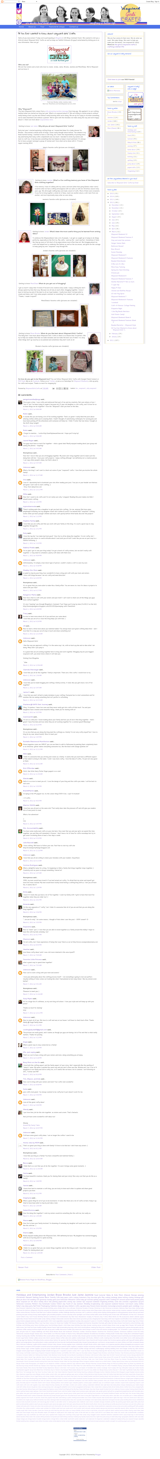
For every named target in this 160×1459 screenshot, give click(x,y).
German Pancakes (127, 1359)
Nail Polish (37, 1306)
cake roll (43, 1380)
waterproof (113, 1419)
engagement (80, 1387)
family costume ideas (46, 1340)
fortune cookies (125, 1389)
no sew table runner (60, 1402)
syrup (42, 1348)
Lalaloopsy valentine (66, 1363)
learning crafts (73, 1327)
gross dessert (64, 1393)
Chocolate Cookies (87, 1353)
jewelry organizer (21, 1397)
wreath (43, 1351)
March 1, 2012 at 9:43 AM (32, 448)
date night (104, 1385)
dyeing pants (140, 1338)
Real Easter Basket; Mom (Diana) (26, 1368)
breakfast (55, 1312)
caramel (104, 1325)
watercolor (78, 1329)
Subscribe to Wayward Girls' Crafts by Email (122, 183)
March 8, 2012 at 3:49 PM (32, 1181)
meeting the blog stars (98, 1327)
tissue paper (65, 1348)
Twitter (52, 381)
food (129, 135)
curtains (80, 1385)
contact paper (88, 1383)
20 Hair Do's (133, 1314)
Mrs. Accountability (31, 828)
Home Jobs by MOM (31, 1143)
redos (39, 1321)
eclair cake (54, 1387)
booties (85, 1378)
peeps (61, 1404)
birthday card (20, 1325)
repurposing (104, 1408)
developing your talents (133, 1385)
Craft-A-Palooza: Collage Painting (123, 305)
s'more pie (41, 1410)
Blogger (98, 1454)
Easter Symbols (89, 1357)
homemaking (64, 1327)
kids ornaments (135, 1342)
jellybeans (141, 1395)
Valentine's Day (85, 1297)
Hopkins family (29, 521)
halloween (64, 1299)
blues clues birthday (73, 1325)
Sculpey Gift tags (116, 1368)
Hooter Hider (63, 1361)
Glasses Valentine (138, 1359)
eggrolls (59, 1387)
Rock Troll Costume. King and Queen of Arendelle (78, 1368)
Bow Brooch (115, 249)
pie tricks (134, 1404)
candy (136, 1304)
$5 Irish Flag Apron (117, 293)
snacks (142, 1346)
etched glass (87, 1387)
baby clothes (136, 1308)
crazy (39, 1385)
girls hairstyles (136, 1391)
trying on (108, 1417)
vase (139, 1417)
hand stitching (88, 1393)
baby (62, 1297)
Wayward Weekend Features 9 (122, 237)
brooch (141, 1336)
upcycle (141, 1302)
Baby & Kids (132, 142)
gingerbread (118, 1391)
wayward (82, 388)
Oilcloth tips (37, 1366)
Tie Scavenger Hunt (29, 1372)
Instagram (86, 1361)
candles (60, 1312)
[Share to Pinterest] (67, 388)
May (113, 226)
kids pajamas (49, 1397)
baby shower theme (26, 1319)
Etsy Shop (137, 1357)
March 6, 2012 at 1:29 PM (32, 887)
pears (51, 1404)
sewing (130, 146)
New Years (128, 1308)
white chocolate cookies (46, 1421)
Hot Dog (70, 1361)
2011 (112, 340)
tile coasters (37, 1417)
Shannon (27, 939)
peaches (117, 1344)
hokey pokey (140, 1393)
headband (112, 1393)
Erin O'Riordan (29, 768)
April (113, 229)
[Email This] (57, 388)
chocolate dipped (132, 1380)
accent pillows (51, 1336)
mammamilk (28, 717)
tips (84, 1302)
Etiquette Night (116, 308)
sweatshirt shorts (118, 1415)
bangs (48, 1376)
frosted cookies (103, 1340)
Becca (25, 1163)
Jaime (126, 1361)
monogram (112, 1400)
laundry (107, 1397)
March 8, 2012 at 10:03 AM (32, 1159)
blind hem (27, 1378)
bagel (36, 1376)
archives (81, 1374)
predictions (102, 1406)
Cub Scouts (123, 1355)
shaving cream (132, 1410)
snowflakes (140, 1412)
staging (60, 1415)
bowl (102, 1378)
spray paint (51, 1329)
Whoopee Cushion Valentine (102, 1372)
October (115, 211)
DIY (118, 1299)
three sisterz (29, 1417)
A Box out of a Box (117, 264)
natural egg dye (44, 1402)
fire (48, 1389)
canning (94, 1325)
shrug (32, 1412)
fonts (84, 1340)
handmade (69, 1342)
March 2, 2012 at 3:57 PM (32, 712)
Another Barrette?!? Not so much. (123, 282)
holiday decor (44, 1302)
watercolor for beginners (95, 1419)
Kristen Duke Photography (29, 1363)
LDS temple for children (53, 1363)
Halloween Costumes (24, 1304)
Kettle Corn (51, 1334)
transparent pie (54, 1417)
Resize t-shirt (59, 1368)
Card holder (27, 1353)
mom (131, 1319)
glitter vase (23, 1393)
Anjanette (27, 927)
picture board (122, 1404)
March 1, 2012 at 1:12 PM (32, 516)
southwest (33, 1415)
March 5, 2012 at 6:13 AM (32, 861)
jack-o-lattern (133, 1395)
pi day (103, 1404)
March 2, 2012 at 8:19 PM (32, 725)
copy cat (101, 1383)
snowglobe (19, 1415)
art (29, 1302)
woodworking (78, 1421)
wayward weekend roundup (72, 1321)
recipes (86, 1346)
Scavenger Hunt (106, 1368)
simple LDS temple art (50, 1412)
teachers (23, 1417)
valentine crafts (133, 1417)
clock (62, 1383)
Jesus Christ (43, 1334)
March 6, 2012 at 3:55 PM (32, 922)
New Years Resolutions (79, 1317)
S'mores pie (115, 273)
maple (35, 1344)
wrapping (38, 1351)
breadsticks (110, 1378)
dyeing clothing (107, 1312)
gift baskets (136, 1340)
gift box (112, 1391)
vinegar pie (24, 1419)
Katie (25, 1089)
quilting (130, 160)
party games (126, 1327)
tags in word (135, 1415)
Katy (25, 533)
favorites (25, 1389)
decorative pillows (115, 1385)
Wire (45, 1336)
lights (115, 1397)
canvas (99, 1325)
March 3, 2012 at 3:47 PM (32, 737)
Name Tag (127, 1363)
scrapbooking (81, 1435)
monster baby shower (54, 1344)
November (115, 208)
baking (36, 1297)
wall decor (92, 1348)
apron (77, 1374)
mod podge (112, 1306)
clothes (141, 1304)
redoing (93, 1408)
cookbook (95, 1383)
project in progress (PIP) (27, 1346)
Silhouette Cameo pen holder (130, 1368)
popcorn (138, 1344)
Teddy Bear (136, 1370)
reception (80, 1346)
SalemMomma (29, 1210)
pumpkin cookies (35, 1408)
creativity (57, 1385)
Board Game (123, 1351)
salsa (63, 1410)
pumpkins (58, 1314)
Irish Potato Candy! (118, 314)
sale (61, 1410)
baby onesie (129, 1374)
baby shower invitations (23, 1376)
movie (23, 1402)
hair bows (34, 1327)
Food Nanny (77, 1359)
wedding (33, 1299)
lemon (111, 1397)
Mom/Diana (34, 283)
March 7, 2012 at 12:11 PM (32, 1013)
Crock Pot (136, 1331)
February (115, 333)
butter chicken (29, 1338)
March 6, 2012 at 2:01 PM (32, 900)
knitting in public (66, 1397)
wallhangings (100, 1348)
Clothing (113, 1299)
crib (61, 1385)
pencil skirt (66, 1404)
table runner (99, 1314)
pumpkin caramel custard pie (44, 1346)
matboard (36, 1400)
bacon (33, 1376)
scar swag (72, 1410)
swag (88, 1415)
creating (106, 1338)
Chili (70, 1353)
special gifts (44, 1321)
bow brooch (96, 1378)
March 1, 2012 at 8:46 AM (32, 409)
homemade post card (94, 1342)
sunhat (92, 1314)
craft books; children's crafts (95, 1338)
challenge (66, 1312)
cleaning (72, 1312)
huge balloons (95, 1395)
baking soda (42, 1376)
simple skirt (41, 1329)
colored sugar (68, 1383)
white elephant (57, 1421)
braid (123, 1336)
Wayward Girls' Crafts (80, 1431)
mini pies (25, 1314)
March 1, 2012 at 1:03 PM (32, 502)
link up (135, 1312)
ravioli (83, 1408)
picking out (108, 1404)
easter (127, 1299)
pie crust (128, 1404)
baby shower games (84, 1336)
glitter (142, 1340)
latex (103, 1397)
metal (58, 1400)
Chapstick (42, 1353)
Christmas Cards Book (108, 1353)
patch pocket (20, 1404)
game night (88, 1391)
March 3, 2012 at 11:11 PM (32, 749)
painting (55, 1302)
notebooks (79, 1344)
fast (25, 1327)
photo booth (90, 1404)
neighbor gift (45, 1314)
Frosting (141, 1310)
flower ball (82, 1389)
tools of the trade (114, 1314)
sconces (87, 1410)
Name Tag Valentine (136, 1363)
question (64, 1346)
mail (138, 1312)
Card (127, 1304)
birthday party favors (32, 1325)
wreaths (107, 1421)
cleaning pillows (56, 1383)
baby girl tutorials (87, 1299)
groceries (84, 1319)
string (74, 1415)
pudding (130, 1406)
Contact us (73, 27)
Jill (24, 626)
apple (18, 1319)
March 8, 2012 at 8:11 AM (32, 1148)
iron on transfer (124, 1395)
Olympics (44, 1366)
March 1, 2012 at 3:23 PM (32, 543)
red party (88, 1408)
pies (74, 1308)
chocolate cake (123, 1380)
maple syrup (29, 1400)
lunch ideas (137, 1397)
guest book (80, 1393)
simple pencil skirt (62, 1412)
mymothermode (29, 506)
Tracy (25, 613)
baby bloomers (98, 1374)
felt (67, 1340)
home (132, 1299)
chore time (34, 1383)
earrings (19, 1340)
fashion (55, 1340)
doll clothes (23, 1387)
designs (123, 1385)
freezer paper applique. (32, 1391)
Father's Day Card (26, 1317)
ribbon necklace (130, 1408)
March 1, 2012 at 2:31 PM (32, 529)
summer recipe (111, 1310)
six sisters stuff (93, 1412)
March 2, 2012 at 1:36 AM (32, 675)
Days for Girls (46, 1357)
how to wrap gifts (86, 1395)
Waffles (33, 1336)
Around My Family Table (31, 1125)
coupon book (124, 1383)
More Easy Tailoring (118, 267)
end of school (72, 1387)
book (34, 1319)
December (115, 205)
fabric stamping (103, 1387)
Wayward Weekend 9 (118, 255)
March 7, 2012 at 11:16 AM (32, 994)
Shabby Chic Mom (30, 570)
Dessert (29, 1297)
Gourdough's (20, 1361)
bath (98, 1336)
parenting (119, 1327)
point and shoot (53, 1406)
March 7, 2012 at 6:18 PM (32, 1058)
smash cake (124, 1412)
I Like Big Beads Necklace (120, 311)
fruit (109, 1340)
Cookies (53, 1304)
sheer (139, 1410)
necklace (135, 1319)
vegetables (59, 1321)
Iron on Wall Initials (105, 1361)
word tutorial (91, 1421)
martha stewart (42, 1344)
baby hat (111, 1323)
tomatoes (47, 1417)
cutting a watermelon (89, 1385)
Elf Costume (115, 1357)
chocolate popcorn (25, 1383)
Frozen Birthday (38, 1317)
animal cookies (45, 1374)
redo (75, 1310)
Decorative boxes (55, 1357)
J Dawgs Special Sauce (118, 1361)
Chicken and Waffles (63, 1353)
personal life (82, 1404)
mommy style (101, 1400)
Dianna (26, 1233)
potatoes (19, 1329)
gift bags (129, 1340)
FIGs (26, 1359)
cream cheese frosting (48, 1385)
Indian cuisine (20, 1312)
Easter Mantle (81, 1357)
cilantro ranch (42, 1383)
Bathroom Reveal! (117, 246)
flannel (79, 1340)
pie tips (141, 1327)
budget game (130, 1378)
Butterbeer (134, 1351)
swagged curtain (95, 1415)
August (114, 217)
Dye (17, 1308)
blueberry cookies (46, 1378)
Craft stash (124, 1321)
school (83, 1410)
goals (28, 1393)
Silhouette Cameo (74, 1299)
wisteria (68, 1421)
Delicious (122, 1308)
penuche (75, 1404)
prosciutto (124, 1406)
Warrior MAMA (29, 805)
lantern (94, 1397)
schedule (78, 1410)
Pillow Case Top (40, 1323)
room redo (141, 1408)
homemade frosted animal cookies (26, 1395)
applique (69, 1374)
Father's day (61, 1304)
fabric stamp (95, 1387)
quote (68, 1408)
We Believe (39, 1336)
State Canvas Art (51, 1323)
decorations (77, 1319)
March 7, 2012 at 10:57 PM (32, 1128)
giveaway (43, 1299)
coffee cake (64, 1338)
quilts (69, 1346)
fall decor (35, 1302)
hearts (54, 1327)
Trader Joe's (51, 1372)
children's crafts (74, 1306)
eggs (123, 1325)
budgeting (137, 1378)
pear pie (42, 1404)
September (116, 214)
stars (64, 1415)
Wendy (26, 1109)
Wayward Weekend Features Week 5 (123, 321)
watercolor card (83, 1419)
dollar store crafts (130, 1338)
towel (71, 1348)
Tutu (56, 1372)
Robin (25, 414)
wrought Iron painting (116, 1421)
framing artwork (134, 1389)
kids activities (124, 1302)
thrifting (105, 1314)
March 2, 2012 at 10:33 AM (32, 700)
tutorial (130, 139)
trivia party (103, 1417)
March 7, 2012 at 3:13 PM (32, 1037)
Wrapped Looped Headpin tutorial (129, 1372)
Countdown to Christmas (83, 1355)
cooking (76, 1297)
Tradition (49, 1312)
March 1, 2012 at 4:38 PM (32, 566)
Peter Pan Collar (72, 1366)
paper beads (127, 1402)
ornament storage (99, 1402)
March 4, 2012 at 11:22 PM (32, 850)
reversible (117, 1408)
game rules (95, 1391)
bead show (70, 1376)
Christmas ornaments (112, 1308)
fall (28, 1299)
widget (120, 101)
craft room (26, 1385)
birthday (111, 1302)
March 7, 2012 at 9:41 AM (32, 984)
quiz (64, 1408)
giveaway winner (127, 1312)
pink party (24, 1406)
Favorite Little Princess (32, 959)
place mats (41, 1406)
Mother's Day (37, 1304)
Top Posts (38, 1372)
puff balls (136, 1406)
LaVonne (27, 1245)
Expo (142, 1357)
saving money (86, 1310)
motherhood (140, 1400)
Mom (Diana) (112, 128)
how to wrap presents (108, 1342)
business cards (21, 1380)
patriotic (141, 1319)
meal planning (69, 1310)
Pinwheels (114, 1366)
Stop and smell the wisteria (120, 240)
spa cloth (39, 1415)
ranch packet (77, 1408)
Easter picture (107, 1357)
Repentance (51, 1368)
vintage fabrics (55, 1419)
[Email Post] (53, 388)
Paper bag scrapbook (56, 1366)
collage (32, 1310)
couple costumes (115, 1383)
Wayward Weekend (81, 381)
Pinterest (22, 1308)
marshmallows (86, 1327)
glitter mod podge (22, 1342)
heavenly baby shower (80, 1342)
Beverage (102, 1351)
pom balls (70, 1406)
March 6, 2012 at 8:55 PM (32, 945)
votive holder (64, 1419)
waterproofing (121, 1419)
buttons (27, 1310)
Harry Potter (139, 1321)
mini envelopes (86, 1400)
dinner (120, 1297)
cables (36, 1338)
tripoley (83, 1417)
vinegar (18, 1419)
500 (78, 1351)
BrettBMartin (28, 791)
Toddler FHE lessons (70, 1323)
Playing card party (123, 1366)
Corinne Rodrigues (30, 865)
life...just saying (29, 1052)
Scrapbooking (96, 1304)
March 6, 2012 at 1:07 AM (32, 873)
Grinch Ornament (29, 1361)
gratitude (51, 1342)
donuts (29, 1387)
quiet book (59, 1408)
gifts (100, 1297)
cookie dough (81, 1338)
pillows (122, 1344)
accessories (126, 1317)
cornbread (107, 1383)
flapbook (68, 1389)
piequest (28, 1321)
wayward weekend (93, 1302)
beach (131, 1304)
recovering (91, 1346)
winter (64, 1421)
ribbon (79, 1310)
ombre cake (97, 1344)
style (104, 1310)
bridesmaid (135, 1336)
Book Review (54, 1331)
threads (58, 1348)
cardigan (53, 1319)
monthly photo (127, 1400)
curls (75, 1385)
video (142, 1417)
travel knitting (63, 1417)
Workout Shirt (115, 1372)
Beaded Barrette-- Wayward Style (123, 325)
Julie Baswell (28, 843)
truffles (81, 1348)
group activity (72, 1393)
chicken (60, 1308)
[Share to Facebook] (65, 388)
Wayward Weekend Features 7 (122, 279)
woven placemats (100, 1421)
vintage (86, 1348)
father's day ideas (22, 1306)
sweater (129, 1310)
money (113, 1327)
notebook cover (84, 1402)
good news (40, 1393)
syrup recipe (127, 1415)
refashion (98, 1346)
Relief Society (43, 1368)
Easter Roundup (116, 252)
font (110, 1389)
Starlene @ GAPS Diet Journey (35, 704)
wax (127, 1419)
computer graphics (78, 1383)
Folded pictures (68, 1359)
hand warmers (97, 1393)
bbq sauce (64, 1376)
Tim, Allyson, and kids (32, 1079)
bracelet (39, 1319)
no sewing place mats (73, 1402)
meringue (53, 1400)
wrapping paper (113, 1329)
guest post (57, 1299)
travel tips (71, 1417)
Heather (26, 949)
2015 (112, 193)
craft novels (19, 1385)
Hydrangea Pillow (78, 1361)
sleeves (108, 1412)
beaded (85, 1376)
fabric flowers (130, 1325)
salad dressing (55, 1410)
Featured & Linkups (57, 27)
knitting (130, 157)
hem (124, 1393)
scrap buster (94, 1410)
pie (21, 1299)
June (113, 223)
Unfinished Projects (137, 1334)
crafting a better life (115, 47)
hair (99, 1319)
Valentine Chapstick (67, 1372)
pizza (133, 1344)
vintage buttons (46, 1419)
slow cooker (136, 1346)
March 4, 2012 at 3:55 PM (32, 786)
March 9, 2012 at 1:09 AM (32, 1206)
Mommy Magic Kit (107, 1363)
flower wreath (100, 1389)
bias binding (127, 1376)
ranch (71, 1408)
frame (88, 1340)
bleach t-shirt (62, 1325)
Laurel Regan (28, 440)
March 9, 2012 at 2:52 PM (32, 1228)
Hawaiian (57, 1361)
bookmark (80, 1378)
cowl (142, 1383)
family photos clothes (122, 1387)
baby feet (116, 1374)
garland (105, 1391)
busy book (29, 1380)
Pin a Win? (108, 1366)
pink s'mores (31, 1406)
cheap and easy (62, 1306)
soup (28, 1415)
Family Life (132, 153)
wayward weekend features (115, 1304)
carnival (65, 1380)
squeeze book (53, 1415)
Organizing (131, 171)
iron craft (70, 1308)
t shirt (50, 1321)
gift (109, 1391)
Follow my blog (80, 1439)
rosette (18, 1410)
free (140, 1389)
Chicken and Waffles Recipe (121, 291)
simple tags (71, 1412)
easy (88, 1306)
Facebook (36, 381)
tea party (47, 1348)
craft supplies (34, 1385)
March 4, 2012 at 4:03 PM (32, 801)
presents (119, 1306)
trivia (91, 1417)
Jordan (46, 231)
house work (77, 1395)
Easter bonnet (98, 1357)
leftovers (23, 1344)
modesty (108, 1327)
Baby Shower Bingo (93, 1351)
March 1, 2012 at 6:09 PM (32, 578)
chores (113, 1325)
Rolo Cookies (97, 1368)
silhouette (40, 1412)
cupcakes (83, 1306)
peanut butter (20, 1321)
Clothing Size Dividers (41, 1355)
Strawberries (94, 1334)
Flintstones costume (23, 1334)
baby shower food (120, 1323)
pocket (46, 1406)
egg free (24, 1340)
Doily (142, 1331)
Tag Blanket (129, 1370)
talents (18, 1417)
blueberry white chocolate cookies (62, 1378)
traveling (76, 1417)
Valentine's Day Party (33, 1308)
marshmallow (124, 1319)
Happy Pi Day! (116, 288)
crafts (75, 1435)
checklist (91, 1380)
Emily (25, 892)
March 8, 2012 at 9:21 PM (32, 1193)
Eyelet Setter (20, 1359)
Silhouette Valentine (83, 1334)
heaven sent (119, 1393)
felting (30, 1389)
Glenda (26, 778)
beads (107, 1376)
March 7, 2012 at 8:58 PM (32, 1085)
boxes (119, 1336)
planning (34, 1321)
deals (108, 1385)
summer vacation (121, 1310)
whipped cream (34, 1421)
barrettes (94, 1336)
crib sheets (66, 1385)
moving (30, 1314)
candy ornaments (58, 1380)
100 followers (124, 1314)
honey (54, 1395)
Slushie (141, 1368)
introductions (54, 1310)
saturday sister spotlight (75, 1314)
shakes (126, 1410)
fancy (130, 1387)
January (114, 337)
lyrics (142, 1397)
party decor (132, 164)
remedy (98, 1408)
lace (113, 1319)
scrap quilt (101, 1410)
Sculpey (89, 1317)
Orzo (48, 1366)
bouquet (90, 1378)
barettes (52, 1376)
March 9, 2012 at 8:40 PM (32, 1241)
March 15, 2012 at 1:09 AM (32, 1253)
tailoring (141, 1415)
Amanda (26, 904)
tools (54, 1321)
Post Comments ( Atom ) (64, 1274)
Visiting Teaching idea (23, 1336)
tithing (43, 1417)
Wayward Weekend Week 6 (121, 317)
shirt (21, 1412)
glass (142, 1391)
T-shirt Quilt (122, 1370)
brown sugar (20, 1338)
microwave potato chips (67, 1400)
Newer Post (23, 1267)
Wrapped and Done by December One (89, 1323)
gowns (53, 1393)
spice (44, 1415)
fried (28, 1327)
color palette (72, 1338)
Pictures (33, 1312)
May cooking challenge (110, 1297)
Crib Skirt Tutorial (114, 1355)
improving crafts (106, 1319)
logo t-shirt (123, 1397)
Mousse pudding (118, 1363)
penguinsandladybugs (32, 399)
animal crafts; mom (55, 1374)
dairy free (112, 1338)
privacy (115, 1406)
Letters (83, 1363)
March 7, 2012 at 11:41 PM (32, 1138)
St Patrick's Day (97, 1317)
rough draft (24, 1410)
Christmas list (102, 1331)
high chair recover (130, 1393)
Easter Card (73, 1357)
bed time (111, 1376)
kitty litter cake (57, 1397)
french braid (94, 1340)
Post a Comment (26, 1257)
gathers (123, 1340)
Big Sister (116, 1351)
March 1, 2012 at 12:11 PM (32, 490)
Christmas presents (113, 1331)
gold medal (33, 1393)
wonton (105, 1329)
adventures (22, 1374)
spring (18, 1348)
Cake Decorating (115, 1321)
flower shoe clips (91, 1389)
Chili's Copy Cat (76, 1353)
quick (131, 1306)
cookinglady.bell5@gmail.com (35, 1030)
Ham (52, 1361)
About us (32, 27)
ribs (136, 1408)
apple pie (63, 1374)
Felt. (61, 1359)
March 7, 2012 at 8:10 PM (32, 1074)
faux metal (19, 1389)
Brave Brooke (35, 333)
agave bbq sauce (31, 1374)
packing (120, 1402)
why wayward (91, 388)
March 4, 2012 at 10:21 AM (32, 764)
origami (103, 1344)
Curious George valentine (134, 1355)
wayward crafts (129, 44)
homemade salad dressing (44, 1395)
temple (53, 1348)
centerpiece (78, 1380)
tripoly (88, 1417)
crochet (71, 1385)
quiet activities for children (48, 1408)
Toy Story (44, 1372)
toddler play (71, 1329)
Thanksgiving (45, 1306)
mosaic (134, 1400)
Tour (42, 27)
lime (118, 1397)
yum (128, 1421)
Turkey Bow (127, 1334)
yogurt (125, 1421)
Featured (57, 1359)
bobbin (74, 1378)
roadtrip (104, 1346)
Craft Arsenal (94, 1355)
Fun (120, 1359)
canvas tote (42, 1338)
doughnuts (34, 1387)
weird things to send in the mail (92, 1329)
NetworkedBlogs (78, 1428)
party (31, 1306)
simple (123, 1346)
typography (125, 1417)
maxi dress (47, 1400)
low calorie (130, 1397)
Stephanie (27, 1198)
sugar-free (79, 1415)
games (119, 1340)
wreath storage (51, 1351)
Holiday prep (20, 1323)
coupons (138, 1383)
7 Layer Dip (115, 285)
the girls (118, 44)
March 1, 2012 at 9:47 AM (32, 463)
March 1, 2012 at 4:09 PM (32, 555)
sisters (100, 1310)
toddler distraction (61, 1329)
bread (105, 1378)
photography (135, 1327)
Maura (26, 1220)
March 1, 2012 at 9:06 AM (32, 436)
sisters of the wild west (82, 1412)
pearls (47, 1404)
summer (79, 1302)
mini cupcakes (78, 1400)
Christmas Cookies (79, 1331)
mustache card (35, 1402)
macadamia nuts (21, 1400)
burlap (142, 1378)
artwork (122, 1299)
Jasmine (49, 180)
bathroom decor (105, 1336)
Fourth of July (71, 1304)
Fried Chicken (99, 1359)
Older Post (95, 1267)
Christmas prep (139, 1353)
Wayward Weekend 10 (119, 234)
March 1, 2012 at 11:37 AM (32, 475)
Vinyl (75, 1372)
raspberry (74, 1346)
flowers (93, 1306)
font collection (116, 1389)
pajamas (112, 1344)
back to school (130, 1323)
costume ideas (68, 1319)
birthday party (53, 1308)
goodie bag (47, 1393)
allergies (38, 1374)
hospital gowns (60, 1395)
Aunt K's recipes (30, 1331)
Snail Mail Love (41, 1312)
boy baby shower (86, 1325)
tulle (112, 1417)
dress (40, 1387)
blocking (32, 1378)
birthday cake (139, 1323)
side (35, 1412)
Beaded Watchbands (118, 261)
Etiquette (131, 1357)
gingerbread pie (127, 1391)
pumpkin (126, 1306)
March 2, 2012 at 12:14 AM (32, 634)
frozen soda (61, 1391)
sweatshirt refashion (106, 1415)
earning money (46, 1387)
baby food (122, 1374)
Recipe (134, 1295)
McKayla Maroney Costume (94, 1363)
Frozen (117, 1359)
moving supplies (67, 1344)
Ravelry (130, 1366)
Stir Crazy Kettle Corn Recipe (95, 1370)
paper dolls (134, 1402)
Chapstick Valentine (51, 1353)
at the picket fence (89, 1374)
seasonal (114, 1346)
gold (36, 1342)
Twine (59, 1372)
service (122, 1410)
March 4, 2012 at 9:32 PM (32, 838)
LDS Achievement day (64, 1317)
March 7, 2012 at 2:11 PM (32, 1025)
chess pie (107, 1380)
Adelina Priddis (29, 548)
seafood (117, 1410)
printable (52, 1314)
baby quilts (59, 1336)
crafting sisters (97, 1312)
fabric (64, 1308)
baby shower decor (138, 1374)
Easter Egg (131, 1321)
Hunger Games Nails (118, 243)
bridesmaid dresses (120, 1378)
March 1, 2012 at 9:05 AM (32, 426)
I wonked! (114, 302)
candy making (46, 1319)
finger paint (35, 1389)
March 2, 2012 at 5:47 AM (32, 688)
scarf (84, 1314)
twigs (120, 1417)
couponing (132, 1383)
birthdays (55, 1325)
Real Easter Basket (138, 1366)
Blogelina (59, 38)
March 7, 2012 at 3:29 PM (32, 1048)
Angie (25, 1042)
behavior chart (118, 1376)
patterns (32, 1404)
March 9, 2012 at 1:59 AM (32, 1216)
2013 (112, 199)
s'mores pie (47, 1410)
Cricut (142, 1306)
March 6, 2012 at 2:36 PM (32, 912)
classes (48, 1383)
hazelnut (106, 1393)
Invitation (92, 1361)
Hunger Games (35, 1334)
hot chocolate (69, 1395)
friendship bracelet (52, 1391)
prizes (119, 1406)
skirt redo (128, 1346)
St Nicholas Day (48, 1370)
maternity (61, 1310)
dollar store (120, 1338)
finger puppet (43, 1389)
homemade (46, 1304)
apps (73, 1374)
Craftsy (100, 1355)
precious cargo (77, 1406)
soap (24, 1415)
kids (50, 1302)
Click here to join (114, 79)
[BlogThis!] (60, 388)
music (74, 1344)
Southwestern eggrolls (23, 1370)
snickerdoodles (132, 1412)
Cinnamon (19, 1355)
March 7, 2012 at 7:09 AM (32, 955)
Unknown (27, 467)
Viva (25, 480)
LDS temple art (41, 1363)
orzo (107, 1344)
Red (37, 1368)
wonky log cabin (133, 1348)
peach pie (37, 1404)
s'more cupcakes (33, 1410)
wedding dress (25, 1421)
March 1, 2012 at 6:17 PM (32, 590)
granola (57, 1393)
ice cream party (104, 1395)
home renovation (102, 1306)
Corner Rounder (62, 1355)
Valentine (53, 1306)
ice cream (118, 1342)
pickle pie (115, 1404)
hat (102, 1393)
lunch (79, 1327)
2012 (112, 202)
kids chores (41, 1397)
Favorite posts (50, 1359)
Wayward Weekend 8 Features (122, 258)
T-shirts (105, 1317)
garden (101, 1391)
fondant (106, 1389)
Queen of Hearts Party (68, 1334)
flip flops (76, 1389)
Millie (25, 494)
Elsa (127, 1357)
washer (76, 1419)
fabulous (30, 1340)
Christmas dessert (91, 1331)
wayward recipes (133, 1419)
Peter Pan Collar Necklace (84, 1366)
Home (21, 27)
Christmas (21, 1297)
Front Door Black (109, 1359)
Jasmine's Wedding (84, 1304)
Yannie (26, 1185)
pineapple (128, 1344)
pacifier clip (114, 1402)
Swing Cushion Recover (111, 1370)
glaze (18, 1393)
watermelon (106, 1419)
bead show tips (78, 1376)
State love (60, 1323)
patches (26, 1404)
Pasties (65, 1366)
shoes (88, 1314)
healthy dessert (47, 1327)
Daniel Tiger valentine (35, 1357)
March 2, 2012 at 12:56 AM (32, 665)
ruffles (24, 1329)
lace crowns (88, 1397)
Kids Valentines (30, 1323)
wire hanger (124, 1348)
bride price (128, 1336)
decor (25, 1299)
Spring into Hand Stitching (120, 270)
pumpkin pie (57, 1346)
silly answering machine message (57, 111)
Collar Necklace (52, 1355)
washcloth (71, 1419)
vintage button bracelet (35, 1419)
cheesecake (60, 1319)
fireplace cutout (53, 1389)
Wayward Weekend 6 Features (122, 299)
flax (72, 1389)
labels (83, 1397)
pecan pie (56, 1404)
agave (142, 1317)
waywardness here (46, 120)
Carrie (25, 1173)
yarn (57, 1351)
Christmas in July (99, 1308)
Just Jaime (34, 126)
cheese (58, 1338)
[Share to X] (62, 388)
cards (117, 1302)
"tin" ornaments (123, 1329)
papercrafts (132, 167)
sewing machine (32, 1329)
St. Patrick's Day (58, 1370)
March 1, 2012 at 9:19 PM (32, 621)
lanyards (99, 1397)
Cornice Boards (71, 1355)
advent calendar (135, 1317)
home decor (132, 149)
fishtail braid (62, 1389)
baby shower (44, 1308)
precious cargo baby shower (90, 1406)
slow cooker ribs (116, 1412)
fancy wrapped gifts (138, 1387)
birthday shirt (135, 1376)
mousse (18, 1402)
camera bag (49, 1380)
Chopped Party (96, 1353)
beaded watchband (94, 1376)
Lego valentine (76, 1363)
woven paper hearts (28, 1351)
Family (44, 1359)
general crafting (117, 1312)
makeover (29, 1344)
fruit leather (68, 1391)
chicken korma (114, 1380)
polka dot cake (62, 1406)
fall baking (36, 1340)
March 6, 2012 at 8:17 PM (32, 935)
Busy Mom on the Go (31, 1062)
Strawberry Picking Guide (106, 1334)
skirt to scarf (102, 1412)
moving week (37, 1314)
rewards (122, 1408)
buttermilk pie (36, 1380)
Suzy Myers (28, 998)
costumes (78, 1312)
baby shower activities (70, 1336)
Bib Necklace (109, 1351)
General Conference (50, 1317)
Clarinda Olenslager (31, 670)
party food (141, 1402)
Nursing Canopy (24, 1366)
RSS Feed (21, 381)
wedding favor (115, 1348)
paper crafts (68, 1297)
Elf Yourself (122, 1357)
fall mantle (138, 1325)
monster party (119, 1400)
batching (58, 1376)
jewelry (137, 1299)
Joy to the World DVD (134, 1361)
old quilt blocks (88, 1344)
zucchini (132, 1421)
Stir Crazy (84, 1370)
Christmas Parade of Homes (85, 1308)
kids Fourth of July (32, 1397)
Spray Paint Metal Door (37, 1370)
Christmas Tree (119, 1353)
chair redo (85, 1380)
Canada (139, 1351)
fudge (74, 1391)
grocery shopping (92, 1319)
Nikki (25, 754)
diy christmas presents (42, 1310)
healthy (39, 1327)
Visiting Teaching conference (85, 1372)
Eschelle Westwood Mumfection (36, 741)
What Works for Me (115, 1317)
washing (107, 1348)
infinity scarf (126, 1342)
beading (102, 1376)
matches (41, 1400)
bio (77, 388)
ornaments (107, 1402)
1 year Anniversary (134, 1329)
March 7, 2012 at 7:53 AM (32, 965)
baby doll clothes (108, 1374)
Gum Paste (47, 1361)
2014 (112, 196)
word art (85, 1421)
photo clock (97, 1404)
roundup (50, 1299)
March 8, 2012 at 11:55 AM (32, 1169)
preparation (109, 1406)
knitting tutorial (76, 1397)
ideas (118, 1395)
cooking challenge (134, 1297)
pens (71, 1404)
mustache (28, 1402)
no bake (52, 1402)
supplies (37, 1348)
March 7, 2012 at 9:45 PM (32, 1095)
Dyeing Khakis (65, 1357)
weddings (136, 1306)
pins (36, 1406)
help (58, 1327)
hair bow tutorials (60, 1342)
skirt (46, 1329)
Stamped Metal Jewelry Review (72, 1370)
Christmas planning (129, 1353)
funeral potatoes (80, 1391)
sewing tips (71, 1302)
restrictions (111, 1408)
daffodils (98, 1385)
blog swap (38, 1378)
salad (109, 1346)
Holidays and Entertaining (132, 131)
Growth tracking (39, 1361)
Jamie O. (26, 692)
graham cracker (43, 1342)
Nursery (27, 1312)
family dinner (112, 1387)
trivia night (96, 1417)
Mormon (58, 1334)
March (114, 232)
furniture (114, 1340)
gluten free (31, 1342)
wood (72, 1421)
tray (80, 1417)
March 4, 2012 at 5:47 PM (32, 824)
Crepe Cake (106, 1355)
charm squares (51, 1338)
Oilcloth (31, 1366)
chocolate (94, 1297)
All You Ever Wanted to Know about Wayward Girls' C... (123, 329)
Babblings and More (43, 1331)
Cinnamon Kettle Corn (28, 1355)
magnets (117, 1319)
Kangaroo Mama (30, 595)
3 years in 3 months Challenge (100, 1321)
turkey (116, 1417)
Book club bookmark (66, 1331)
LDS (38, 1299)
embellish (65, 1387)
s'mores (64, 1314)
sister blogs (94, 1310)
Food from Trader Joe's (88, 1359)
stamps (23, 1348)
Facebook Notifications (35, 1359)
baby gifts (104, 1323)
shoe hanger (27, 1412)
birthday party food (45, 1325)
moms (107, 1400)
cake (103, 1304)
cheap (109, 1325)
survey (85, 1415)
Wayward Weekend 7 (118, 296)
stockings (69, 1415)
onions (91, 1402)
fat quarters (62, 1340)
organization (133, 1302)
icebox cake (112, 1395)
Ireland (97, 1361)
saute (67, 1410)
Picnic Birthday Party (98, 1366)
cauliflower (71, 1380)
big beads (114, 1336)
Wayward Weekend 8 (118, 276)
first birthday (73, 1340)
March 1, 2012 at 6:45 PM (32, 609)
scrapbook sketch (109, 1410)
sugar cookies (30, 1348)
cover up (119, 1325)
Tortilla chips (119, 1334)
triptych (76, 1348)
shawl (119, 1346)
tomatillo (135, 1310)
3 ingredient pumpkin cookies (68, 1351)
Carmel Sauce (35, 1353)
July (113, 220)
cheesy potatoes (99, 1380)
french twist (42, 1391)
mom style (94, 1400)
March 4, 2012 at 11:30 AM (32, 774)
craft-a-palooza (87, 1312)
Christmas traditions (126, 1331)
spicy (47, 1415)
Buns (129, 1351)
